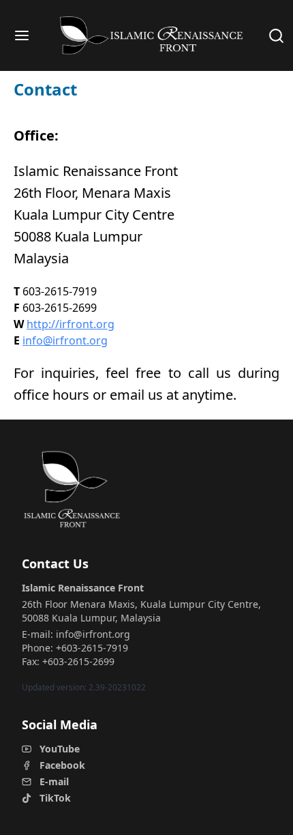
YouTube (60, 748)
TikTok (55, 797)
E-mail (54, 781)
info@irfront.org (65, 340)
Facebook (62, 765)
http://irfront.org (70, 324)
